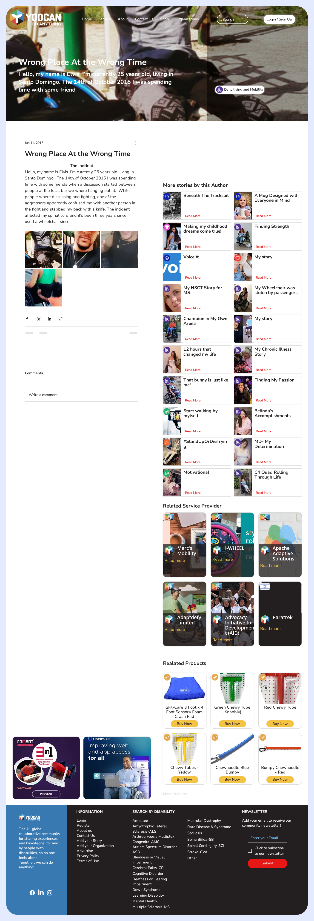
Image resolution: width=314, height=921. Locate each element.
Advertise (85, 850)
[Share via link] (61, 319)
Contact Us (86, 835)
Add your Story (90, 840)
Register (84, 825)
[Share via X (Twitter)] (38, 319)
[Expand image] (43, 249)
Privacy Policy (88, 855)
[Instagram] (49, 892)
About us (84, 830)
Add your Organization (95, 845)
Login (81, 820)
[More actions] (135, 142)
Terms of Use (88, 860)
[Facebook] (32, 892)
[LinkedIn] (40, 892)
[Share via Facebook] (27, 319)
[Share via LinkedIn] (49, 319)
